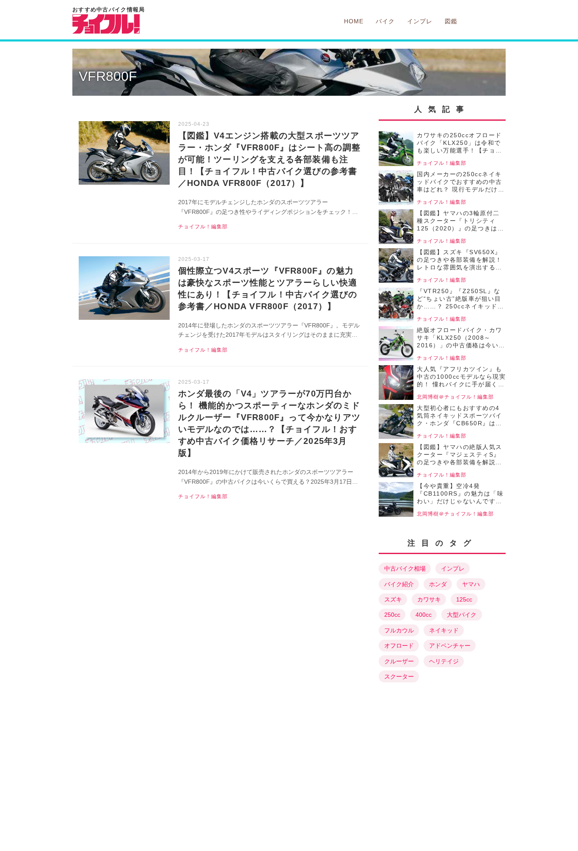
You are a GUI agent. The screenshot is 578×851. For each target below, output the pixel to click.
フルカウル (399, 630)
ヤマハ (471, 584)
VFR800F (108, 76)
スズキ (393, 599)
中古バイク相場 (405, 568)
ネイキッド (444, 630)
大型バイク (461, 614)
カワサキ (429, 599)
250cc (392, 614)
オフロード (399, 645)
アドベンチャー (450, 645)
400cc (424, 614)
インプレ (453, 568)
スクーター (399, 676)
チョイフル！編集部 (203, 227)
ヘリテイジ (444, 661)
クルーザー (399, 661)
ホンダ (438, 584)
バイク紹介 (399, 584)
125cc (464, 599)
